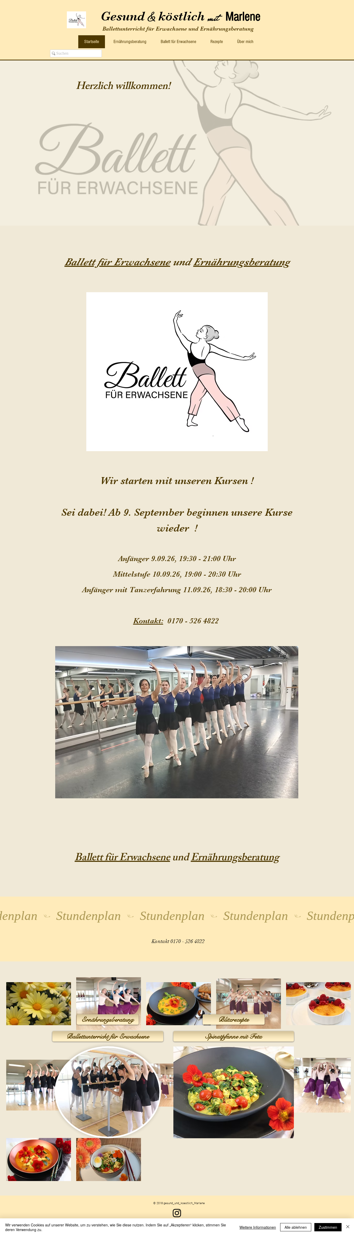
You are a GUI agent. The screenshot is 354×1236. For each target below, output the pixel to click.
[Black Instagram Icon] (176, 1213)
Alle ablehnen (296, 1227)
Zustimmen (328, 1227)
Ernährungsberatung (241, 262)
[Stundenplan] (177, 916)
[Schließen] (348, 1227)
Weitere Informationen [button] (257, 1227)
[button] (176, 722)
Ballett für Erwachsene (117, 262)
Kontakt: (148, 620)
